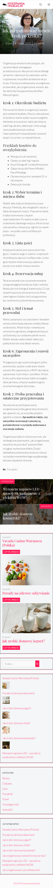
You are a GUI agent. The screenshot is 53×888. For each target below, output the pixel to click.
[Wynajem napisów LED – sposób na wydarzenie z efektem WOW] (6, 746)
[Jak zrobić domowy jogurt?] (26, 631)
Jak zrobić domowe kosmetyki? (18, 515)
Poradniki (12, 469)
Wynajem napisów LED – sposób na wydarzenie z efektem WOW (22, 493)
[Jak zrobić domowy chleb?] (6, 716)
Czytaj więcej (11, 552)
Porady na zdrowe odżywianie (26, 593)
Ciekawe (7, 783)
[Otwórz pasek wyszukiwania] (41, 4)
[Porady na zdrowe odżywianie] (26, 583)
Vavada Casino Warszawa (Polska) (22, 542)
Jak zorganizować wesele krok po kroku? (24, 855)
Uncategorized (10, 804)
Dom (5, 788)
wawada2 (6, 537)
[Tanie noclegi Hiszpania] (13, 4)
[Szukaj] (37, 663)
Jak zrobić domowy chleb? (16, 723)
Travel (5, 799)
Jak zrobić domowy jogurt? (23, 641)
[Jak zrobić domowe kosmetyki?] (6, 731)
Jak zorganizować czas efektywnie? (21, 870)
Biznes (6, 778)
